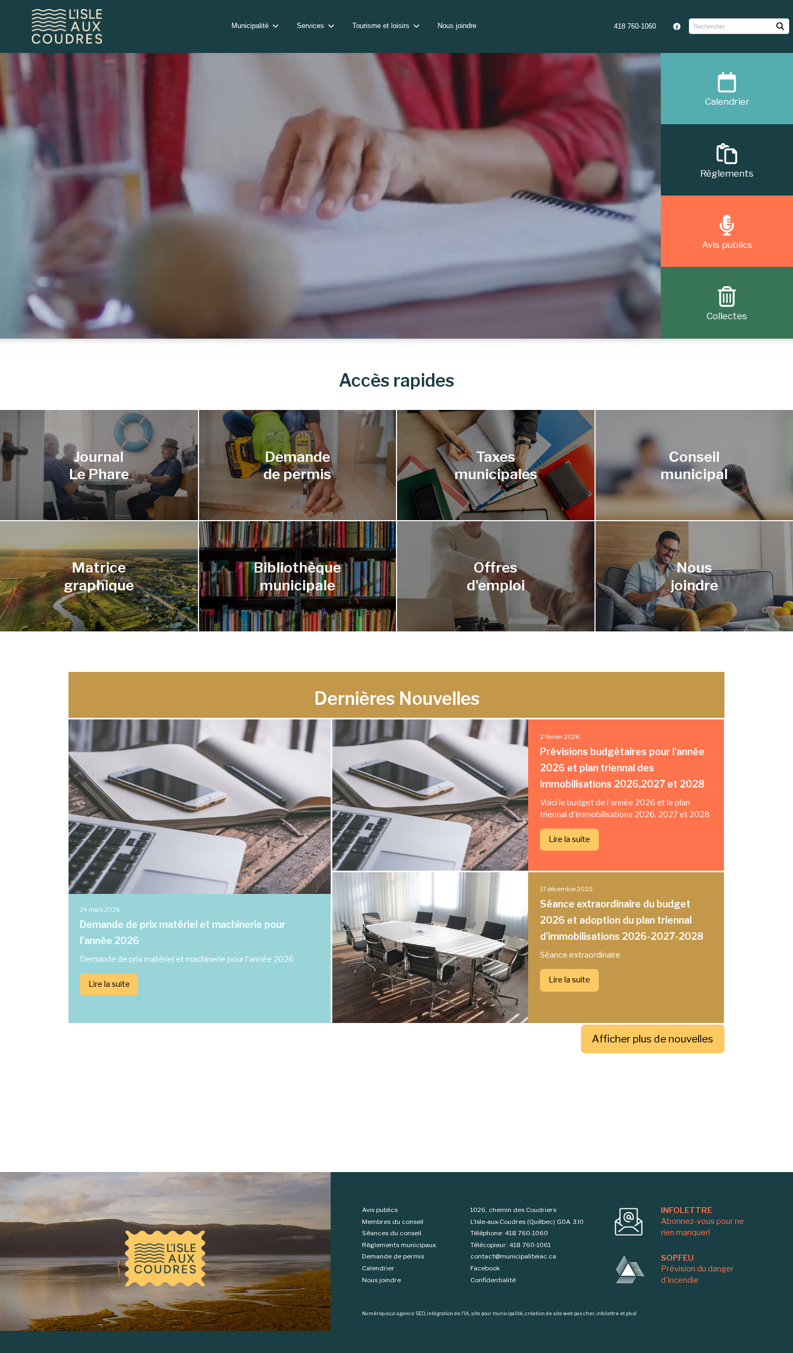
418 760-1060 (635, 26)
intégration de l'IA (210, 1347)
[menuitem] (635, 26)
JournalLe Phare (99, 465)
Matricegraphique (99, 576)
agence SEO (170, 1347)
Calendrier (378, 1268)
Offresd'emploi (496, 576)
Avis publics (380, 1210)
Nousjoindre (694, 576)
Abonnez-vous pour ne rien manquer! (702, 1221)
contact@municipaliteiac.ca (513, 1256)
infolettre (380, 1347)
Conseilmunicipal (694, 465)
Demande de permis (393, 1256)
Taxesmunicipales (495, 465)
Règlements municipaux (399, 1245)
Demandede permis (297, 465)
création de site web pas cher (329, 1347)
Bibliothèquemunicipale (297, 576)
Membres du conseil (392, 1222)
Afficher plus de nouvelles (652, 1039)
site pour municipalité (262, 1347)
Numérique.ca (134, 1347)
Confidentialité (493, 1280)
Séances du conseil (391, 1233)
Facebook (485, 1268)
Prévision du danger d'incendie (697, 1269)
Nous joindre (456, 26)
